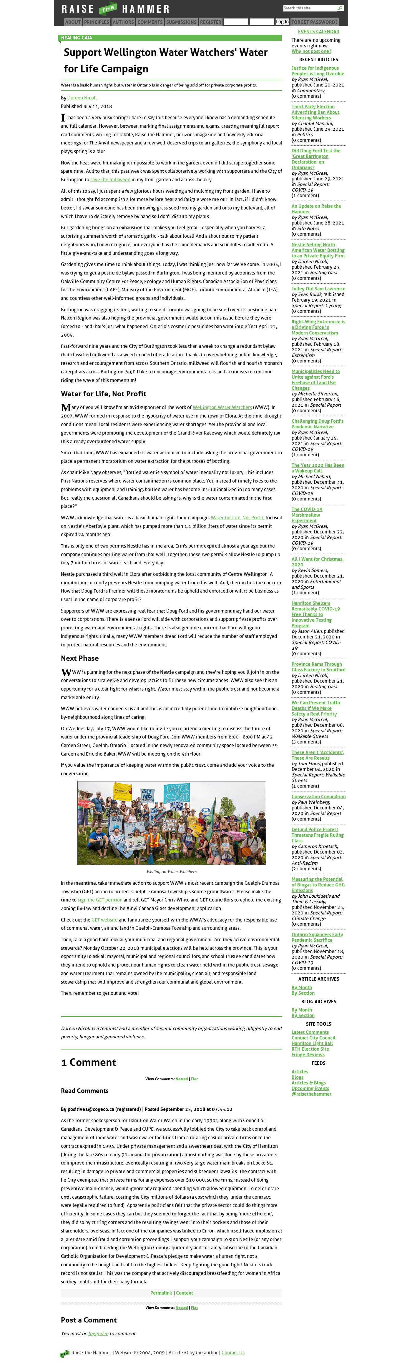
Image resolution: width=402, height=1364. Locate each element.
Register (210, 22)
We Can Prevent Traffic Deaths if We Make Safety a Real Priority (316, 708)
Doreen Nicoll (82, 98)
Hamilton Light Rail (312, 1043)
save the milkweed (110, 179)
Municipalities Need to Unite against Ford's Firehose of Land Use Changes (316, 380)
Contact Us (233, 1352)
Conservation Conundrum (319, 796)
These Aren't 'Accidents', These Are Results (318, 755)
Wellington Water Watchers (222, 407)
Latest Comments (310, 1032)
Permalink (161, 1293)
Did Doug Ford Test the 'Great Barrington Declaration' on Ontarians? (316, 159)
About (73, 22)
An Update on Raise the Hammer (316, 208)
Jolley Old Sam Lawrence (318, 289)
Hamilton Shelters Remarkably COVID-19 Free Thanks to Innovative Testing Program (316, 614)
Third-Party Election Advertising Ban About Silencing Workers (315, 112)
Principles (96, 22)
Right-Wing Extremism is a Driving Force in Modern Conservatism (318, 327)
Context (184, 1293)
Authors (123, 22)
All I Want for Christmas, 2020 (318, 562)
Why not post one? (311, 51)
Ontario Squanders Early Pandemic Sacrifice (317, 937)
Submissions (181, 22)
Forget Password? (315, 22)
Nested (182, 1079)
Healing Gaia (76, 38)
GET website (105, 920)
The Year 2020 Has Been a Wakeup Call (318, 468)
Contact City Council (313, 1038)
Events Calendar (318, 31)
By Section (303, 993)
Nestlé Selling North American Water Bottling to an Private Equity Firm (318, 250)
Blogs (297, 1077)
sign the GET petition (100, 900)
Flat (194, 1079)
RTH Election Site (310, 1049)
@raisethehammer (311, 1094)
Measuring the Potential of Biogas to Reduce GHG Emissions (318, 884)
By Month (302, 987)
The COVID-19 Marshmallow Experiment (307, 515)
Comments (150, 22)
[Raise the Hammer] (116, 16)
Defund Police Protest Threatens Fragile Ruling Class (318, 835)
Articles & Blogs (309, 1083)
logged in (98, 1333)
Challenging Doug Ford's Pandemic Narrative (317, 424)
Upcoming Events (310, 1088)
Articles (300, 1071)
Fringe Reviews (308, 1054)
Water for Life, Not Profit (237, 517)
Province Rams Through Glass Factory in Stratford (318, 667)
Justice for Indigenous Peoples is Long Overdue (318, 70)
